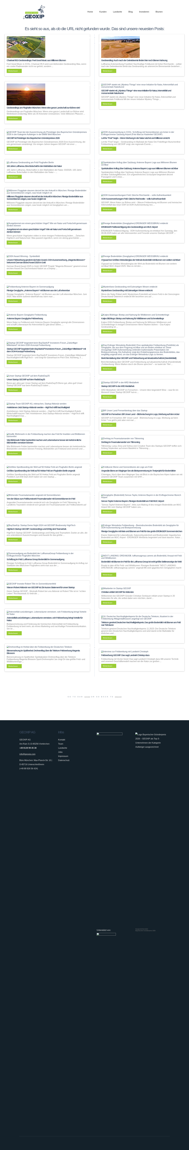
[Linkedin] (164, 1143)
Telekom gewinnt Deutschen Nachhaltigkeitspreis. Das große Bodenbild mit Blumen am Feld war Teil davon (141, 623)
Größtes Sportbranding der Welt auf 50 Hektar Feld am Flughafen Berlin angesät (41, 470)
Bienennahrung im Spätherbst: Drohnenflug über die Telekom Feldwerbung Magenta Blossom (43, 651)
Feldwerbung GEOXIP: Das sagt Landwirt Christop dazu (125, 655)
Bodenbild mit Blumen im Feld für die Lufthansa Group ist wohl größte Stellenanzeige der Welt (141, 561)
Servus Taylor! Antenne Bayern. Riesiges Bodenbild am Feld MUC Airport (132, 501)
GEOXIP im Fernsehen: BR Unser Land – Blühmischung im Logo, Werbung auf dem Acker (140, 414)
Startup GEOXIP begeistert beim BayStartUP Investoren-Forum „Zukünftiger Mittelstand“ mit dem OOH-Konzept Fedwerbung (46, 350)
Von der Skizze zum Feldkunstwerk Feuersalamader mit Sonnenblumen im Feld (41, 498)
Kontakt (61, 740)
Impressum (63, 756)
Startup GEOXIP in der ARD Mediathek (117, 386)
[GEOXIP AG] (34, 12)
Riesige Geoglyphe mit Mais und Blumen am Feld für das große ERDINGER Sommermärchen (141, 531)
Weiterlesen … (14, 71)
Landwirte (62, 748)
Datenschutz (64, 760)
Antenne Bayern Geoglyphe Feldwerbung (25, 318)
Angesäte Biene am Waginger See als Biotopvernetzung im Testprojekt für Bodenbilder (138, 470)
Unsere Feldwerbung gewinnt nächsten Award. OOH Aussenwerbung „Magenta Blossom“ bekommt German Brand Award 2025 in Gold (46, 261)
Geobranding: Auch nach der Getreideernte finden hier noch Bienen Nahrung (134, 60)
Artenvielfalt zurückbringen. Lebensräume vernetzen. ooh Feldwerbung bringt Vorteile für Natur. (45, 619)
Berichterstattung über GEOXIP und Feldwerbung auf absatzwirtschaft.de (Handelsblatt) (138, 358)
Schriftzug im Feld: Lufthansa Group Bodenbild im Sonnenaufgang (35, 559)
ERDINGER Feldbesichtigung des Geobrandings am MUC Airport (129, 227)
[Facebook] (156, 1143)
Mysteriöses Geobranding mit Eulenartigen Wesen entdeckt (126, 290)
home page (87, 697)
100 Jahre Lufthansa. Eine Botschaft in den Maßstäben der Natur (34, 166)
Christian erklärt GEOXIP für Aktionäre (117, 592)
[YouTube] (168, 1143)
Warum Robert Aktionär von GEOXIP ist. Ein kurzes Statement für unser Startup (41, 587)
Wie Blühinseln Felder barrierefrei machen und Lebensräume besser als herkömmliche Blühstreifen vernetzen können (44, 441)
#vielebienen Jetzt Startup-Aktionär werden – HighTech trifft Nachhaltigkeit (38, 407)
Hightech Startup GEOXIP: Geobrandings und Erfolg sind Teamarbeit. (36, 529)
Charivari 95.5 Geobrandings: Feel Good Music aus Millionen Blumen (36, 60)
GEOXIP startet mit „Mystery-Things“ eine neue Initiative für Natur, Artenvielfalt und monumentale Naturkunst (136, 91)
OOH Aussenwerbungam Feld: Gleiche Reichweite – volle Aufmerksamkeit (133, 199)
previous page (118, 697)
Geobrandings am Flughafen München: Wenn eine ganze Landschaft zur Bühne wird (43, 107)
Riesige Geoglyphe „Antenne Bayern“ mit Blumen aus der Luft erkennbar (38, 290)
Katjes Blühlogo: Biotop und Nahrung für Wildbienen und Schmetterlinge (132, 318)
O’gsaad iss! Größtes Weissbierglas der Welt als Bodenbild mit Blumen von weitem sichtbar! (140, 260)
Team (60, 744)
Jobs (60, 752)
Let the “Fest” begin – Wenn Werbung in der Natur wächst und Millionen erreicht (135, 138)
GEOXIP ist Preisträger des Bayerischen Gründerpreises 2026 (33, 138)
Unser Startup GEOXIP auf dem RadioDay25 (26, 379)
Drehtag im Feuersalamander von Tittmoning (120, 442)
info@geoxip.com (27, 754)
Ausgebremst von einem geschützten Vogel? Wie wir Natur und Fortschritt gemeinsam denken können (44, 230)
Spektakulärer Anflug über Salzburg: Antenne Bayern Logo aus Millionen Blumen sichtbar (139, 168)
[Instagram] (160, 1143)
